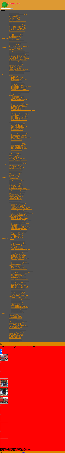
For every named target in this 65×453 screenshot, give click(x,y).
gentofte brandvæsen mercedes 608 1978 (17, 97)
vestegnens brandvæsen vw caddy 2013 (15, 65)
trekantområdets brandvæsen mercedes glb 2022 (16, 194)
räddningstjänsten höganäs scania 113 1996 (15, 165)
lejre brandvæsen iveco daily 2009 (16, 224)
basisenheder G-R (11, 95)
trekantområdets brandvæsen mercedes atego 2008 (19, 135)
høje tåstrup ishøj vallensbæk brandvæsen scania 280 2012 (20, 99)
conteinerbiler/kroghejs (6, 164)
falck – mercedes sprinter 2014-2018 (14, 16)
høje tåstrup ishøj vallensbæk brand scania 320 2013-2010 (18, 321)
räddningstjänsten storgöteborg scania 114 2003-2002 (19, 287)
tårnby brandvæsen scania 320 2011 (14, 336)
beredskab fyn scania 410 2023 (16, 93)
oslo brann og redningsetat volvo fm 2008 (15, 162)
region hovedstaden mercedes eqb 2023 (15, 41)
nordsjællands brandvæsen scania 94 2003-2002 (18, 118)
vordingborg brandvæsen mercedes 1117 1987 (18, 146)
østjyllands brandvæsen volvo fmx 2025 (17, 235)
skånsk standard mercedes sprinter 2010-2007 (16, 33)
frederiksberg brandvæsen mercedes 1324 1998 (18, 87)
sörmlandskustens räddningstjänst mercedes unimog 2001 (18, 163)
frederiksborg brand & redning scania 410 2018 (18, 88)
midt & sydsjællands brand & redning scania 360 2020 (19, 113)
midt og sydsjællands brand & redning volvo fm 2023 (19, 112)
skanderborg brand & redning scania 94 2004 (18, 125)
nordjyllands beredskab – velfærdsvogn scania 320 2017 (18, 59)
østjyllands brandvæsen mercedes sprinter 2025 (16, 72)
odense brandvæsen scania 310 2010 (16, 119)
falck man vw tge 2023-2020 (13, 15)
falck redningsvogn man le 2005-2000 (17, 204)
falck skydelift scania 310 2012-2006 (16, 245)
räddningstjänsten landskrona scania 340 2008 (18, 266)
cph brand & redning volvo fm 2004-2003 (15, 318)
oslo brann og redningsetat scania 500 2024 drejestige (19, 279)
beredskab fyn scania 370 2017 (16, 94)
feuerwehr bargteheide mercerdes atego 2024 (18, 242)
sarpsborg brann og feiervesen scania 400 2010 (18, 123)
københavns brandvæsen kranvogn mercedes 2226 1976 (18, 161)
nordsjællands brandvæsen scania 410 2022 (15, 327)
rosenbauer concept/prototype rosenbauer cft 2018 (19, 120)
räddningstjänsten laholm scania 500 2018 (15, 168)
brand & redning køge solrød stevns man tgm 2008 (19, 106)
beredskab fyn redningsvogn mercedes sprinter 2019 (19, 210)
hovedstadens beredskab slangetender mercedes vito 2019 (18, 54)
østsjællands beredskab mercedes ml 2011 (15, 199)
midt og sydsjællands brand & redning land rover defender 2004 (19, 58)
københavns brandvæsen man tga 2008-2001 (18, 103)
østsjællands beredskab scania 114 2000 (17, 311)
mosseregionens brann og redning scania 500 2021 (19, 273)
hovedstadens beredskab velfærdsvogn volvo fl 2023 (17, 53)
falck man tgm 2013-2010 (15, 80)
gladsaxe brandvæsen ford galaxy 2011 (15, 182)
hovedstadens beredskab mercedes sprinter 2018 (16, 24)
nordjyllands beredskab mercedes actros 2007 (16, 169)
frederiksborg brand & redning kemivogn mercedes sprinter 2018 (21, 208)
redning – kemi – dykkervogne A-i (14, 202)
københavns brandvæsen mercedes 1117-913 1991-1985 (20, 104)
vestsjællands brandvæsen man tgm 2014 (17, 145)
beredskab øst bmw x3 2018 (13, 197)
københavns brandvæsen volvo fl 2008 (17, 102)
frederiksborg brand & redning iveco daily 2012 (18, 89)
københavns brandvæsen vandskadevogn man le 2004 (17, 57)
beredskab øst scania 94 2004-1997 (16, 150)
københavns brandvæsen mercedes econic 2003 (18, 221)
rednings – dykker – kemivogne (7, 201)
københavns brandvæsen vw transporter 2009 (16, 186)
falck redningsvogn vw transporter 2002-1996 (18, 205)
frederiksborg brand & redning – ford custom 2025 (17, 51)
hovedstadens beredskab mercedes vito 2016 (16, 184)
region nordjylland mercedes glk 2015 (15, 43)
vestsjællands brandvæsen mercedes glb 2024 (16, 196)
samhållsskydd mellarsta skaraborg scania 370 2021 (19, 269)
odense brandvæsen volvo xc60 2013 (14, 191)
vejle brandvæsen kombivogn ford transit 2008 (16, 64)
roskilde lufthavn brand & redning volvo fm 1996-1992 (17, 330)
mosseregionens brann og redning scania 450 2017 (19, 115)
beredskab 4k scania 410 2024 (15, 76)
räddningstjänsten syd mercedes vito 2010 (15, 193)
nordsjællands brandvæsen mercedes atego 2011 (18, 275)
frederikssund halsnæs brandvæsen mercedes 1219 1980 (20, 92)
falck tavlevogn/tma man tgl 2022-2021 (15, 154)
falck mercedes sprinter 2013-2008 (16, 81)
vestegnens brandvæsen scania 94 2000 (17, 302)
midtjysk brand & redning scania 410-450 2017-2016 (17, 325)
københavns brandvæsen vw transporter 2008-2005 (17, 27)
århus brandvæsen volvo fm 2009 (14, 176)
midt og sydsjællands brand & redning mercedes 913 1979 (20, 114)
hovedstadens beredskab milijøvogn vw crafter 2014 (19, 214)
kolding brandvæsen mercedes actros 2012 (17, 100)
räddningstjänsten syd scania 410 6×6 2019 (15, 172)
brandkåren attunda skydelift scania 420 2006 (18, 241)
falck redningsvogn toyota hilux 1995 (17, 206)
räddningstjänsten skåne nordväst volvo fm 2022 (18, 127)
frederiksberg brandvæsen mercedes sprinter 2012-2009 (17, 21)
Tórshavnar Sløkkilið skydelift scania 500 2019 (18, 297)
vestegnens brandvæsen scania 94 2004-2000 (18, 143)
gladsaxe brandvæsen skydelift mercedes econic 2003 (19, 251)
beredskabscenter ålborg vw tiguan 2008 (15, 200)
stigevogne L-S (11, 265)
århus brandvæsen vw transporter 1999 (17, 237)
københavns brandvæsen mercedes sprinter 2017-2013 (19, 218)
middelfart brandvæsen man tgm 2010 (17, 225)
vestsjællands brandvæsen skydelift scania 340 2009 (19, 306)
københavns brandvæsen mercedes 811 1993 (18, 222)
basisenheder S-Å (11, 122)
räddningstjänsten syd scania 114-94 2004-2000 (18, 132)
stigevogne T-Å (11, 296)
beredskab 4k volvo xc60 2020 (13, 178)
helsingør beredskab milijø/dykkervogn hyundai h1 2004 (20, 212)
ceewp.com (23, 452)
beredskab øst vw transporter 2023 (14, 67)
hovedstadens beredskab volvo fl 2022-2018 (18, 98)
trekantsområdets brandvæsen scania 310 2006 (18, 136)
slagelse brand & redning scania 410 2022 (17, 128)
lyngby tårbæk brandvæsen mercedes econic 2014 (19, 268)
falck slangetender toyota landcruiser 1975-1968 (16, 50)
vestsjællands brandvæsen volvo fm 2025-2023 (18, 144)
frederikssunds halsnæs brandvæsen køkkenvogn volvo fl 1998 (19, 52)
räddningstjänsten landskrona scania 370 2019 (18, 107)
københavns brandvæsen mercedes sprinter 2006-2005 (17, 28)
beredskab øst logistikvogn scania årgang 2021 (16, 68)
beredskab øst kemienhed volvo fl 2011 (17, 233)
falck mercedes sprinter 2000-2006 (14, 19)
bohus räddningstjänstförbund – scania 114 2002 (18, 244)
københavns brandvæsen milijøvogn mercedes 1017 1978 (20, 223)
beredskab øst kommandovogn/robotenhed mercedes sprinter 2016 (19, 71)
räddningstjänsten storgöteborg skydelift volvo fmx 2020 (20, 286)
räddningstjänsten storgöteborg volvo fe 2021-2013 (19, 285)
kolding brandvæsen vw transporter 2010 (17, 217)
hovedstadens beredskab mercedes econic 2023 (18, 255)
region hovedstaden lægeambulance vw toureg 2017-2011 (18, 42)
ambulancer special (5, 38)
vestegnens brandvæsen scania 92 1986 (17, 304)
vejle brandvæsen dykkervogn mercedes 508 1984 (19, 231)
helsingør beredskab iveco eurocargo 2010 (17, 254)
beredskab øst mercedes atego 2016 (16, 310)
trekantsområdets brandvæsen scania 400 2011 (16, 335)
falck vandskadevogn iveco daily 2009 (15, 49)
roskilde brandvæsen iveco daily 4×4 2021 (15, 61)
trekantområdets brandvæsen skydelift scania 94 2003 (19, 298)
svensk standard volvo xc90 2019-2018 (15, 34)
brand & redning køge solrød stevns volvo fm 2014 (19, 105)
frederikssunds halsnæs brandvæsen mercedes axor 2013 (20, 90)
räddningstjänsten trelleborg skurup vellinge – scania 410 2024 (21, 137)
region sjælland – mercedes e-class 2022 (15, 44)
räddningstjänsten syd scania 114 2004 (17, 290)
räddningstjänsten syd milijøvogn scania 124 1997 (19, 229)
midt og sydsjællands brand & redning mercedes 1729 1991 (18, 326)
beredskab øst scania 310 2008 (15, 234)
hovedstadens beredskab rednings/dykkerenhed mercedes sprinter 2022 (22, 213)
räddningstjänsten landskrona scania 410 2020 (16, 323)
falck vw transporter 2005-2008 (14, 18)
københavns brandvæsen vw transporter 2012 (16, 26)
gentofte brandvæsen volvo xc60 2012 (15, 181)
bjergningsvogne (5, 152)
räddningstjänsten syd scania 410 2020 (17, 130)
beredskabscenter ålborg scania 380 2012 (15, 340)
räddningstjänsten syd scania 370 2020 (17, 289)
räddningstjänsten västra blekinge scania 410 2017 (19, 147)
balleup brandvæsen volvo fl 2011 (14, 314)
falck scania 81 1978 (14, 82)
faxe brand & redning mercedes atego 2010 (17, 83)
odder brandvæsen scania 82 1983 (16, 276)
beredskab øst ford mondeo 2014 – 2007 (15, 198)
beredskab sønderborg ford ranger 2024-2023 (16, 63)
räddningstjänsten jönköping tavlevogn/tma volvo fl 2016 (18, 160)
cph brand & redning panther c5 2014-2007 (15, 317)
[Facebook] (32, 350)
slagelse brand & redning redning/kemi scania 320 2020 (19, 228)
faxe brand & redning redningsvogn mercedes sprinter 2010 (20, 207)
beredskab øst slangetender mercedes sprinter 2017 (17, 70)
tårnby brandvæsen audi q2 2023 (16, 138)
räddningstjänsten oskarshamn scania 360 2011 (18, 278)
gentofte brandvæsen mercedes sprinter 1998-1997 (17, 23)
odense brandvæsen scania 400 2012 (14, 328)
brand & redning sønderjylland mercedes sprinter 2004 (19, 133)
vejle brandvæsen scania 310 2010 (16, 142)
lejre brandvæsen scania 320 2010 (16, 109)
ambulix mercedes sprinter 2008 (14, 13)
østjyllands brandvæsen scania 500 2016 (17, 236)
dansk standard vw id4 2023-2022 (14, 39)
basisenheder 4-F (11, 75)
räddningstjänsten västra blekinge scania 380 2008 (19, 309)
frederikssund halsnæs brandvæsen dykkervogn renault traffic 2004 (21, 209)
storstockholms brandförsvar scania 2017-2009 (18, 288)
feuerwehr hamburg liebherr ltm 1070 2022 (15, 159)
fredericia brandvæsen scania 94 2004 (17, 85)
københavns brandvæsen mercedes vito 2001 (16, 187)
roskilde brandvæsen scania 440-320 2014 (15, 170)
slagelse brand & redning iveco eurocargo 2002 (18, 283)
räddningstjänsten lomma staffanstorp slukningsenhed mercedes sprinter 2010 (23, 110)
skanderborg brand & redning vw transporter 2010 (17, 192)
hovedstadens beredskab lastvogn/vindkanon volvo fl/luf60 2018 (19, 55)
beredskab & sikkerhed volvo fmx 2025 (15, 315)
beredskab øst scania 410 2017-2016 (16, 149)
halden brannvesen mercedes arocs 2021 (17, 252)
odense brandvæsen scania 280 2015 (16, 277)
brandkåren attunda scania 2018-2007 (17, 78)
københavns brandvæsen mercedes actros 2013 (16, 167)
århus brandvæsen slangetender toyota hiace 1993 (16, 73)
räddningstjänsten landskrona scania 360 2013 (18, 108)
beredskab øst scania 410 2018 (13, 175)
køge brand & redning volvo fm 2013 (17, 264)
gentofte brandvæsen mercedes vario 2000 (17, 211)
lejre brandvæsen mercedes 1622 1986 (15, 324)
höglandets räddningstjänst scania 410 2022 (17, 259)
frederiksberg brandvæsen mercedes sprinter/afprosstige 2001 (20, 249)
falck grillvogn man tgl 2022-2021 (14, 153)
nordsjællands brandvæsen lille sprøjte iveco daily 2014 (19, 117)
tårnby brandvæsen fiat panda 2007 (16, 140)
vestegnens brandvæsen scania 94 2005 (15, 338)
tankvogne (4, 313)
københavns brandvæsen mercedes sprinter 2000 (16, 40)
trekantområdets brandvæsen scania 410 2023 (18, 134)
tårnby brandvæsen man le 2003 (16, 300)
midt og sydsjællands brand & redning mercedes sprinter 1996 (20, 227)
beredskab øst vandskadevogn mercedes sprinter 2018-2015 (18, 69)
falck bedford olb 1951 (14, 247)
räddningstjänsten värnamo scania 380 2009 (18, 308)
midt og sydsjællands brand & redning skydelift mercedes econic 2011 (22, 271)
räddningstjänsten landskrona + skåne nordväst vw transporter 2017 (19, 189)
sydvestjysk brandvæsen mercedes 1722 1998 (18, 292)
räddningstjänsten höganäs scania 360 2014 (17, 257)
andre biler (4, 47)
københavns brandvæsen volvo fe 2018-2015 (16, 166)
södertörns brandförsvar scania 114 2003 (17, 294)
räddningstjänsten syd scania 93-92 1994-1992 (18, 291)
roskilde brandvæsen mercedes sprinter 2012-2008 (17, 31)
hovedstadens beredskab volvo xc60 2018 (15, 183)
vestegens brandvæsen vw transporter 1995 (15, 66)
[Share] (32, 353)
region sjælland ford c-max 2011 (14, 45)
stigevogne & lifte (5, 238)
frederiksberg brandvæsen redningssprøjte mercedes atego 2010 (21, 86)
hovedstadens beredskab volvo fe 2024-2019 (16, 320)
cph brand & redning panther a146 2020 (15, 316)
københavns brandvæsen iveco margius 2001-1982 (19, 262)
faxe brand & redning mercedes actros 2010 (18, 84)
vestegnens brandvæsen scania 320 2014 (15, 337)
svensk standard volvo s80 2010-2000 (15, 36)
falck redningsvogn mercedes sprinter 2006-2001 (18, 203)
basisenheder (4, 74)
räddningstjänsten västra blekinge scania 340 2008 (19, 148)
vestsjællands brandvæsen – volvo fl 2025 (17, 305)
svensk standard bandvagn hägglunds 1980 (15, 62)
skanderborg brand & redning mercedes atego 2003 (19, 126)
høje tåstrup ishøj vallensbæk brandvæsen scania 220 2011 (20, 215)
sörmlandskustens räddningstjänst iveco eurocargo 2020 (19, 295)
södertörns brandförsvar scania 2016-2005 (17, 293)
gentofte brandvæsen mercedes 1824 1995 (17, 96)
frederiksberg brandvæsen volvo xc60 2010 (15, 179)
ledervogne (4, 177)
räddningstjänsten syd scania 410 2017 (15, 173)
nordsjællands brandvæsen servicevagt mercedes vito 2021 (18, 60)
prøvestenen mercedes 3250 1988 (14, 329)
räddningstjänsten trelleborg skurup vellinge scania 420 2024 (20, 299)
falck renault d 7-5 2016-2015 (13, 155)
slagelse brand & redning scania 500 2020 (15, 333)
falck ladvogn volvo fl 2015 (13, 156)
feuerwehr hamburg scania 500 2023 (16, 253)
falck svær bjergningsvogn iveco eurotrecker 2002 (17, 158)
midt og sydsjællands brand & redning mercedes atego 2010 (20, 226)
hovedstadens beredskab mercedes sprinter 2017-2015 (17, 25)
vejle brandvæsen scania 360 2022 (16, 301)
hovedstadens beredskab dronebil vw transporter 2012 (17, 56)
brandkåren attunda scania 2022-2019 (17, 77)
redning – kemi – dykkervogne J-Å (14, 216)
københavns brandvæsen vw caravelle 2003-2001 (16, 29)
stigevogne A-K (11, 239)
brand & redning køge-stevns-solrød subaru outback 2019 (18, 188)
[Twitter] (32, 351)
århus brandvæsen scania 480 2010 (14, 341)
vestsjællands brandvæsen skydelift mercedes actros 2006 (20, 307)
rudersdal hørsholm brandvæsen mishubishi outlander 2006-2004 (19, 46)
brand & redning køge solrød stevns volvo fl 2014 (16, 322)
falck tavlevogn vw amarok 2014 (14, 157)
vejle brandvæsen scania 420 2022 (14, 174)
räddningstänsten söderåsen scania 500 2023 (16, 334)
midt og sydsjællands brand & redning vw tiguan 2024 (17, 190)
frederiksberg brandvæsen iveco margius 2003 (18, 248)
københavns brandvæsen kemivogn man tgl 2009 (18, 219)
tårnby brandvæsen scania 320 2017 (16, 139)
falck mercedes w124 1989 (13, 20)
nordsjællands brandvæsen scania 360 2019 (17, 274)
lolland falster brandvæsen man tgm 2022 (17, 267)
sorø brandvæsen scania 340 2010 (16, 284)
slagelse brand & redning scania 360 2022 (17, 282)
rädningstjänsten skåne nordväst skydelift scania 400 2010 (20, 281)
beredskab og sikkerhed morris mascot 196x (18, 243)
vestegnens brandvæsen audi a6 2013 (14, 195)
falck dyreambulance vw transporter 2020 (15, 48)
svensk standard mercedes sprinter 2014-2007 (16, 35)
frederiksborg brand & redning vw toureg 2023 (16, 180)
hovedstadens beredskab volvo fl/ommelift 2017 (18, 256)
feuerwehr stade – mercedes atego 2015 (17, 129)
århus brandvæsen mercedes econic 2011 (17, 312)
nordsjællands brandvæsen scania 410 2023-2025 (18, 116)
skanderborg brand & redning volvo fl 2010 (18, 124)
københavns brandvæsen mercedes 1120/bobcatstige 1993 (20, 263)
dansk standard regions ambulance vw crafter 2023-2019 (18, 14)
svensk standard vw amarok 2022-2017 (15, 37)
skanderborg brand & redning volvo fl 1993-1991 (16, 332)
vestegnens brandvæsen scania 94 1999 (17, 303)
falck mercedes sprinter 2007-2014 (14, 17)
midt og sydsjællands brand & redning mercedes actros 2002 (20, 272)
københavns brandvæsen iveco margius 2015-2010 (19, 261)
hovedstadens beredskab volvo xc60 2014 (15, 185)
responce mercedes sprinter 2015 (14, 30)
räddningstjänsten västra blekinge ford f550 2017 (18, 232)
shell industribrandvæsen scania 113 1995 (15, 331)
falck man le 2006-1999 (14, 246)
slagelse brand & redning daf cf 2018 (14, 171)
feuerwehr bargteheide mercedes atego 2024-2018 (19, 79)
